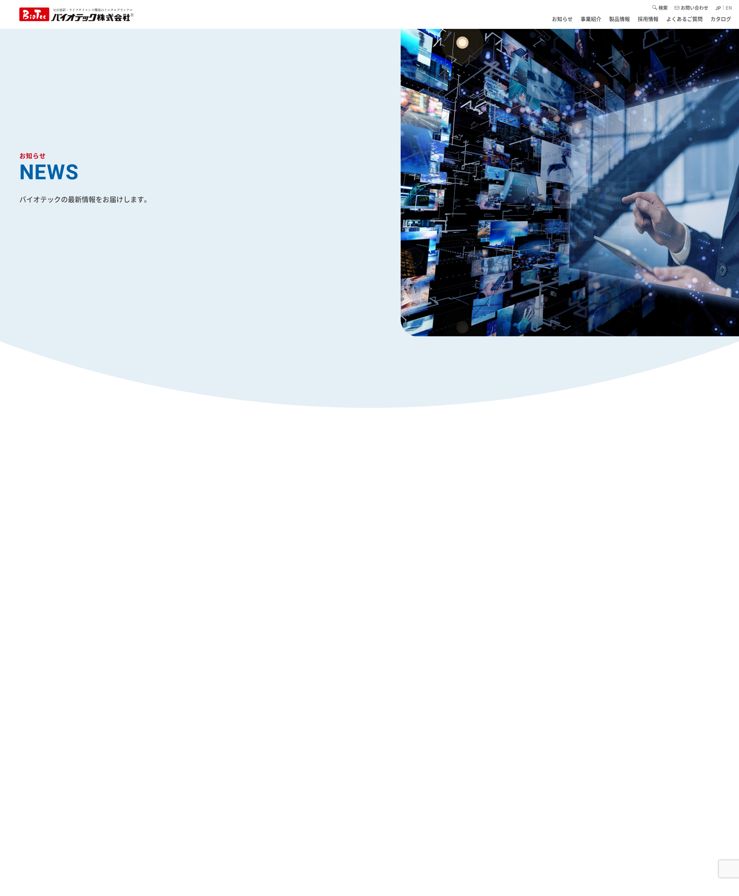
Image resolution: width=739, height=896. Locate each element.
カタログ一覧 (430, 660)
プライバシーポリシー (606, 816)
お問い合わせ (694, 7)
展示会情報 (193, 468)
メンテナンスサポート (211, 817)
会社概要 (591, 793)
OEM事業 (198, 805)
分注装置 (329, 794)
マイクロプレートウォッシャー (351, 805)
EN (729, 7)
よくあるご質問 (684, 19)
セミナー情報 (196, 484)
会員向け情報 (196, 516)
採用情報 (648, 19)
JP (718, 7)
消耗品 (327, 829)
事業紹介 (591, 19)
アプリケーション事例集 (477, 782)
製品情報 (619, 19)
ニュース (190, 451)
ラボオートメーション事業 (216, 794)
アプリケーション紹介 (208, 500)
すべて (187, 435)
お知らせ (562, 19)
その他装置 (331, 817)
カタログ (720, 19)
